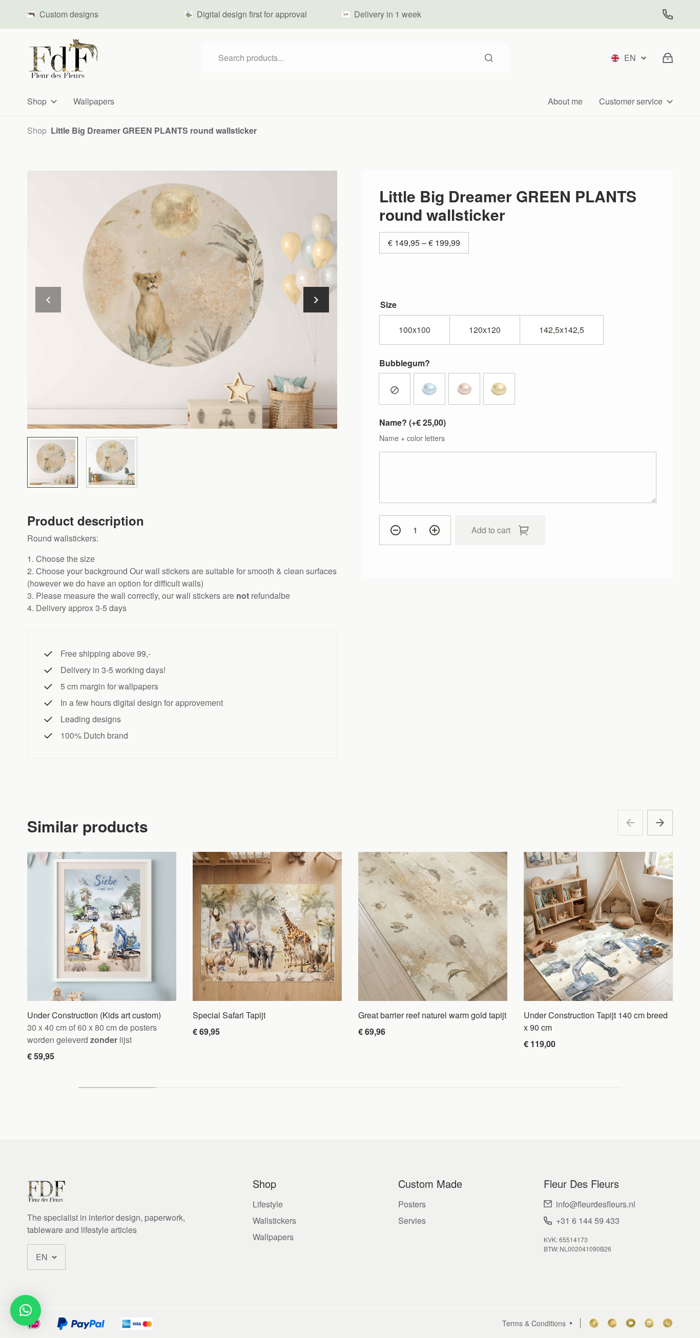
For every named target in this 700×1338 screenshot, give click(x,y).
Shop (37, 101)
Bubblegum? (404, 363)
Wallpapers (93, 101)
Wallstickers (274, 1220)
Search (488, 58)
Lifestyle (268, 1204)
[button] (316, 299)
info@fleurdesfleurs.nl (595, 1204)
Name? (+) (412, 422)
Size (388, 304)
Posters (412, 1204)
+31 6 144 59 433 (588, 1220)
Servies (412, 1220)
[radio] (414, 330)
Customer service (631, 101)
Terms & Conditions (534, 1323)
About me (565, 101)
